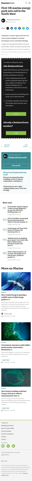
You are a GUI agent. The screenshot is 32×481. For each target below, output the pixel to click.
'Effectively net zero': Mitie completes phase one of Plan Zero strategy (15, 188)
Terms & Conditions (7, 434)
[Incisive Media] (4, 460)
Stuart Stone (8, 314)
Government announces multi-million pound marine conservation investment (15, 347)
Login (16, 133)
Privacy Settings (6, 431)
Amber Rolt (5, 360)
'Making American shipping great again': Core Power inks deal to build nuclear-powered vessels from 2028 (18, 241)
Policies (3, 437)
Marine (3, 292)
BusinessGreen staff (13, 20)
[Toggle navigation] (29, 3)
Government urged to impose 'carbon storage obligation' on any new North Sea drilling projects (18, 209)
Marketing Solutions (7, 426)
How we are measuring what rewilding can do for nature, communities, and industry (13, 179)
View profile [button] (16, 166)
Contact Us (4, 423)
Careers (3, 439)
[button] (26, 3)
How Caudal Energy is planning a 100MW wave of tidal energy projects (14, 297)
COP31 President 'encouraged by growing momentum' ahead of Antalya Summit (18, 220)
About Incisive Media (7, 428)
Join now (16, 114)
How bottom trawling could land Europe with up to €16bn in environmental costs (13, 393)
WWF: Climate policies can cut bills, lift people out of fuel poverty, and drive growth (17, 254)
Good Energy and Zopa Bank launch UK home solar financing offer (17, 230)
